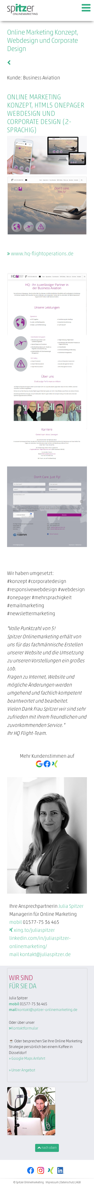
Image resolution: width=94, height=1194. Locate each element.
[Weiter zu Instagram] (42, 1176)
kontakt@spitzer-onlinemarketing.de (47, 1010)
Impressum (52, 1182)
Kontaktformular (24, 1028)
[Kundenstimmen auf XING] (54, 766)
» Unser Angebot (22, 1070)
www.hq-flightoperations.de (41, 254)
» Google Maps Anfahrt (27, 1059)
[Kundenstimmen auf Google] (39, 766)
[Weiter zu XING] (52, 1176)
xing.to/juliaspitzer (34, 930)
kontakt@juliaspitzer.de (45, 954)
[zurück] (9, 63)
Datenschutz (67, 1182)
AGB (78, 1182)
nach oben (49, 1148)
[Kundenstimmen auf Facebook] (47, 766)
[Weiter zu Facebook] (32, 1176)
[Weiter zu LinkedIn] (62, 1176)
